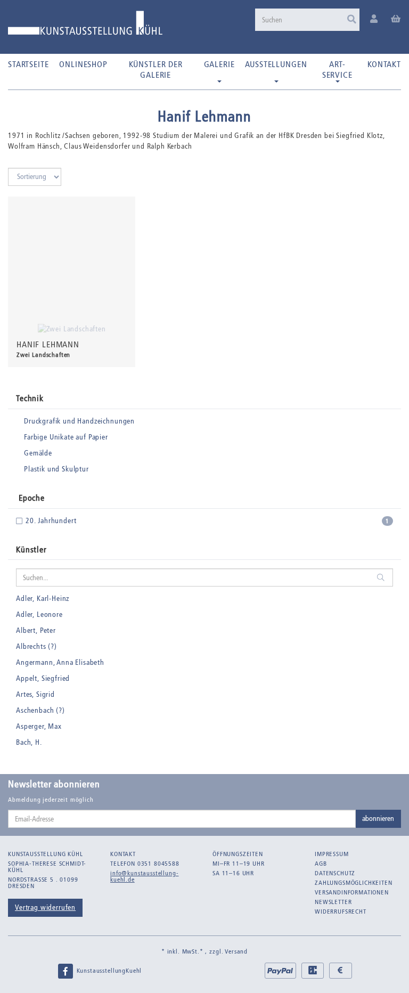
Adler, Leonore (39, 614)
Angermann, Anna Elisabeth (60, 662)
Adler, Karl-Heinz (42, 598)
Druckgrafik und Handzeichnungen (79, 421)
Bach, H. (29, 742)
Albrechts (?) (36, 646)
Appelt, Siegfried (43, 678)
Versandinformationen (352, 892)
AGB (321, 863)
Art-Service (337, 69)
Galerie (219, 64)
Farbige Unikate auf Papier (66, 437)
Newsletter (333, 902)
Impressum (332, 854)
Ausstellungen (276, 64)
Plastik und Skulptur (56, 469)
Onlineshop (83, 64)
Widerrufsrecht (340, 911)
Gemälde (38, 453)
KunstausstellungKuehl (108, 970)
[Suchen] (351, 20)
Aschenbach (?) (40, 710)
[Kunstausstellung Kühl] (85, 26)
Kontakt (384, 64)
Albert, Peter (36, 630)
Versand (236, 951)
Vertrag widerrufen (45, 907)
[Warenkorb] (396, 19)
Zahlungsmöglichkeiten (353, 883)
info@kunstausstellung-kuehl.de (144, 876)
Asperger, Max (39, 726)
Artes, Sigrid (35, 694)
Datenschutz (335, 873)
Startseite (28, 64)
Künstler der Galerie (156, 69)
